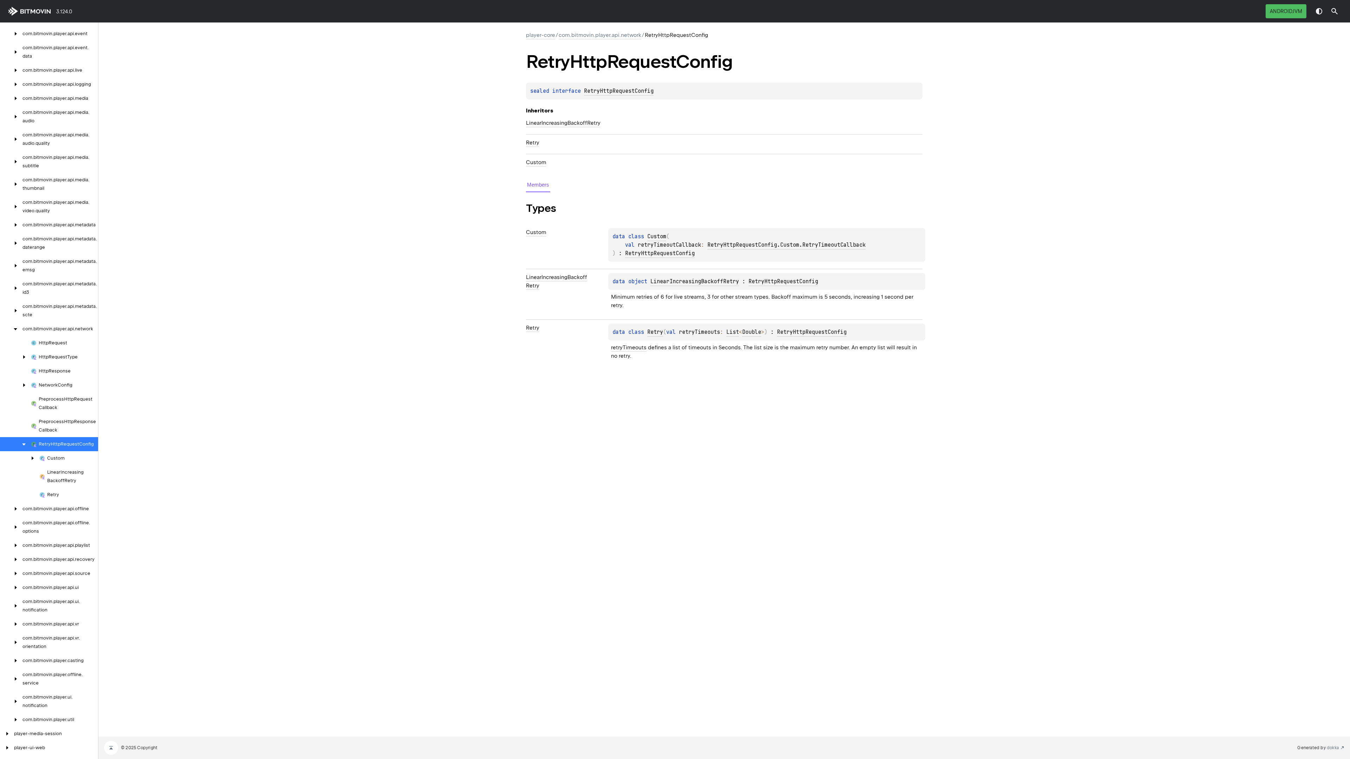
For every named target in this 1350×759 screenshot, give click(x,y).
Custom (536, 162)
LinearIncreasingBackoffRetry (563, 123)
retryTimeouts (629, 347)
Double (751, 332)
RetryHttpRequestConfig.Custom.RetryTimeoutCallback (786, 244)
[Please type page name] (1335, 11)
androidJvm (1286, 11)
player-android (30, 11)
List (732, 332)
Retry (532, 143)
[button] (1335, 11)
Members (538, 185)
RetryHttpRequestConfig (619, 91)
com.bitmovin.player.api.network (600, 35)
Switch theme (1319, 11)
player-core (540, 35)
